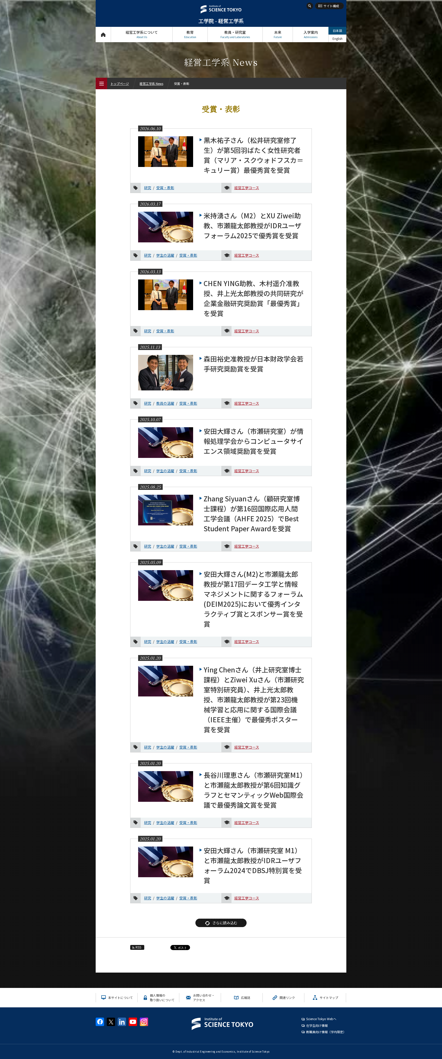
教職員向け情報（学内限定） (326, 1032)
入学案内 (311, 34)
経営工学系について (142, 34)
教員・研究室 (235, 34)
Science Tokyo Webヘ (321, 1019)
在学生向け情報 (317, 1025)
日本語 (337, 30)
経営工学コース (246, 187)
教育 (190, 34)
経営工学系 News (151, 83)
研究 (147, 187)
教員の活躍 (165, 403)
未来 (278, 34)
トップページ (103, 34)
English (337, 38)
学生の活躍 (165, 255)
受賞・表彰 (165, 187)
